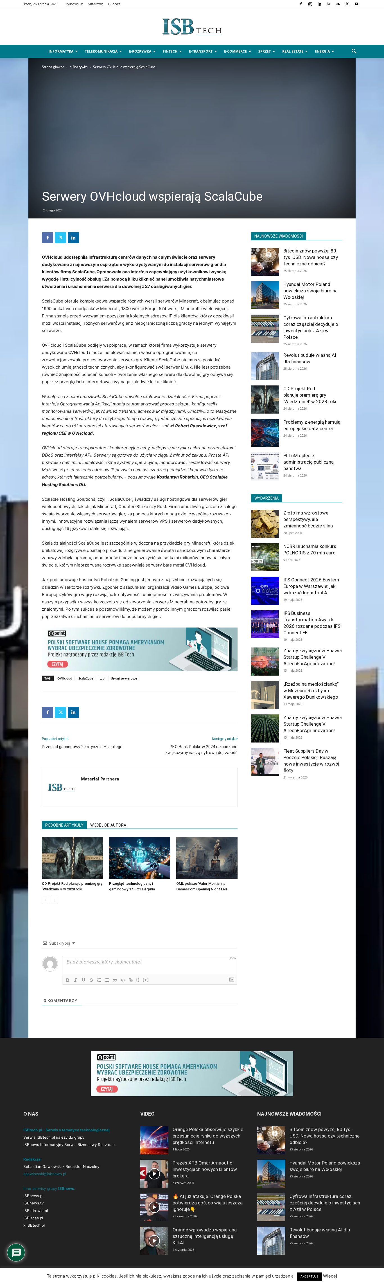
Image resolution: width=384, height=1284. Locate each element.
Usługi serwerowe (124, 678)
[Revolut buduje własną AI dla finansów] (265, 366)
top (102, 678)
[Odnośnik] (131, 980)
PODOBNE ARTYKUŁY (64, 825)
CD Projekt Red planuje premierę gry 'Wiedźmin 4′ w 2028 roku (310, 395)
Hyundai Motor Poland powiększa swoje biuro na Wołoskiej (310, 290)
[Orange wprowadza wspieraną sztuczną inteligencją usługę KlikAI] (154, 1241)
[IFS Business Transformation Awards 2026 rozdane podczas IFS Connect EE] (265, 624)
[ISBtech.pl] (192, 26)
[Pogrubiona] (68, 980)
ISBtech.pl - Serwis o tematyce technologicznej (66, 1130)
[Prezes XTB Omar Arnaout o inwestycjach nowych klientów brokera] (154, 1174)
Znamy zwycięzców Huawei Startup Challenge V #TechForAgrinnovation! (312, 657)
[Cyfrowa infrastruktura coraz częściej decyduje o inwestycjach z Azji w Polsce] (265, 329)
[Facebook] (301, 4)
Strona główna (53, 66)
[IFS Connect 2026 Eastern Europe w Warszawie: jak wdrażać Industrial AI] (265, 591)
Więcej (330, 1276)
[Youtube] (356, 4)
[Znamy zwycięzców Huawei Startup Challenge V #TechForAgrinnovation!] (265, 661)
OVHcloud (64, 678)
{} (138, 980)
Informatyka (61, 51)
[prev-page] (45, 900)
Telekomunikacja (101, 51)
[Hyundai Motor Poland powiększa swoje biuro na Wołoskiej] (265, 295)
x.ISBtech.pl (34, 1225)
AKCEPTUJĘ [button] (310, 1276)
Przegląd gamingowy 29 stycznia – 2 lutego (82, 746)
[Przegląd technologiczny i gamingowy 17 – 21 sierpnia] (139, 858)
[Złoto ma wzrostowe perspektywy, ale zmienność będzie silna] (265, 524)
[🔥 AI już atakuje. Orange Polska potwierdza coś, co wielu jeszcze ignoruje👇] (154, 1207)
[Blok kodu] (123, 980)
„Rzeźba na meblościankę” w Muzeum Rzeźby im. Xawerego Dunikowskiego (311, 690)
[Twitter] (347, 4)
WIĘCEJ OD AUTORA (108, 825)
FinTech (170, 51)
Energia (322, 51)
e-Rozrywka (140, 51)
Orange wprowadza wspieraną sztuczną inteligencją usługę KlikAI (205, 1236)
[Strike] (91, 980)
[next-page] (54, 900)
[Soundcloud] (338, 4)
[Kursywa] (76, 980)
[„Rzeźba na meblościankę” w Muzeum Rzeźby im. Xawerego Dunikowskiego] (265, 695)
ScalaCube (85, 678)
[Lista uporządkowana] (99, 980)
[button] (354, 52)
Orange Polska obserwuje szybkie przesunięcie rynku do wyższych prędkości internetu (208, 1136)
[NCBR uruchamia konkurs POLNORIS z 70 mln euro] (265, 557)
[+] (146, 980)
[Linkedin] (319, 4)
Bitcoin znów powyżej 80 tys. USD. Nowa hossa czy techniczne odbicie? (310, 257)
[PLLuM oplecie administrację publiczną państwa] (265, 466)
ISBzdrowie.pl (35, 1210)
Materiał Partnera (100, 779)
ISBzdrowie (95, 4)
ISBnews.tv (33, 1203)
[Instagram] (310, 4)
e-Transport (201, 51)
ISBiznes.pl (33, 1218)
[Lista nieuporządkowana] (107, 980)
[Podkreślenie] (83, 980)
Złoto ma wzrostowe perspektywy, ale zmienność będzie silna (308, 519)
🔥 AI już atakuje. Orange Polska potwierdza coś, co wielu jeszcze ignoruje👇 (208, 1202)
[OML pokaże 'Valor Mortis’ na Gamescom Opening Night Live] (207, 858)
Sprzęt (264, 51)
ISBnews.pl (33, 1195)
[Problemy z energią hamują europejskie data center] (265, 433)
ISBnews (114, 4)
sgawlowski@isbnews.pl (44, 1174)
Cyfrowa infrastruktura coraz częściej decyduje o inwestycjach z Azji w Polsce (325, 1202)
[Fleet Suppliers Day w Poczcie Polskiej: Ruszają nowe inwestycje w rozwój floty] (265, 762)
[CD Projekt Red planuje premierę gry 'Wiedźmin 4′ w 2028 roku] (72, 858)
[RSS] (328, 4)
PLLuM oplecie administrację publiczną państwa (308, 462)
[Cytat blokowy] (115, 980)
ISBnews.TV (74, 4)
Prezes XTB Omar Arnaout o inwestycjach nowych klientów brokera (205, 1169)
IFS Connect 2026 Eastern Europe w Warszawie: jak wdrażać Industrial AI (311, 586)
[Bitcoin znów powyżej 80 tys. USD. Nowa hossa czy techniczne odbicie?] (265, 262)
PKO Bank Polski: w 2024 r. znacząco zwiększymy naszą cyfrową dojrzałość (201, 749)
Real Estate (292, 51)
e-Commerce (235, 51)
